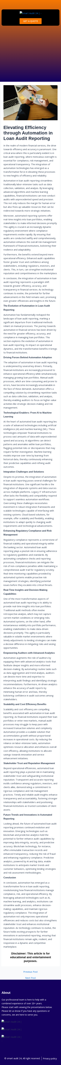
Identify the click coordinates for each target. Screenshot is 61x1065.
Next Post (30, 978)
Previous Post (30, 972)
